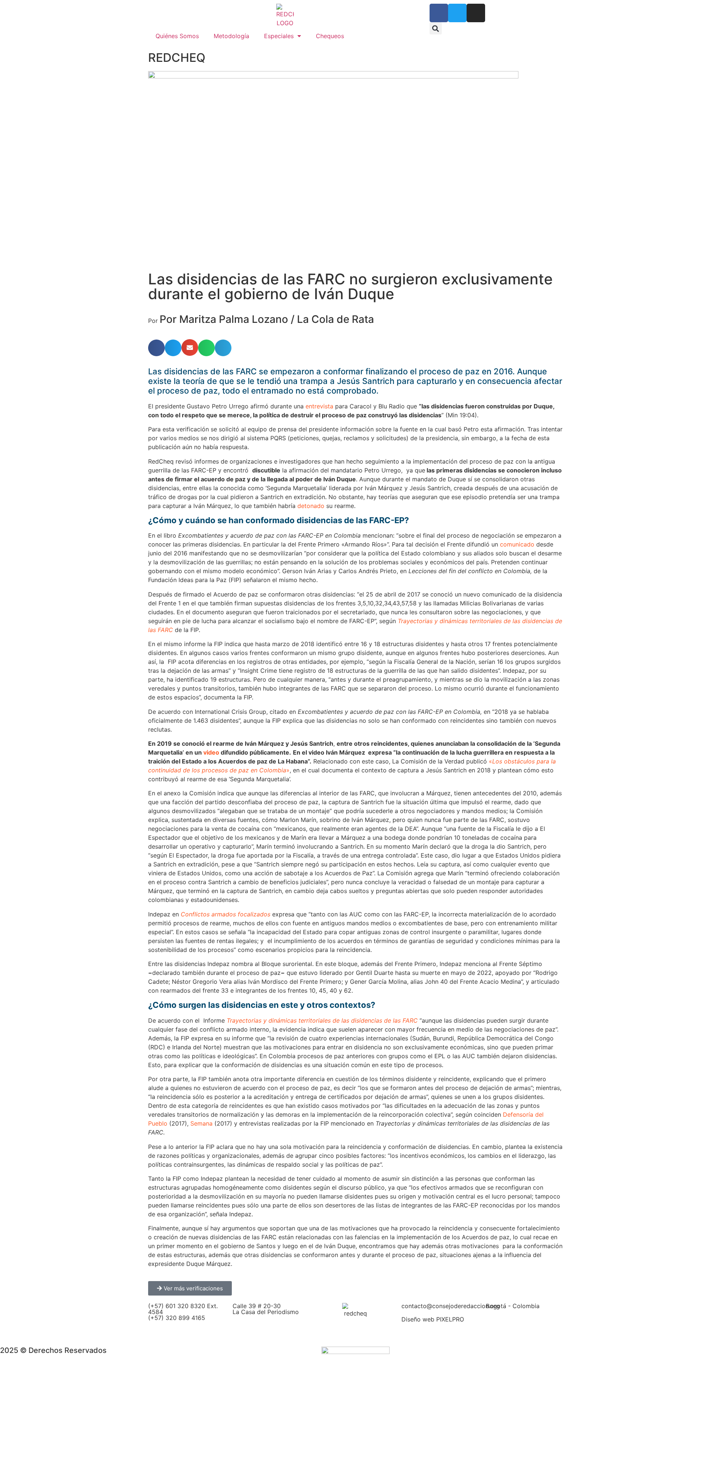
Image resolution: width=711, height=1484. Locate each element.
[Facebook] (439, 13)
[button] (436, 28)
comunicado (517, 544)
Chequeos (330, 36)
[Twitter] (457, 13)
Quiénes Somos (177, 36)
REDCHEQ (177, 57)
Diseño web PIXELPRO (432, 1319)
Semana (201, 1123)
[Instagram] (476, 13)
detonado (310, 505)
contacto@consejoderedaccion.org (450, 1306)
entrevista (319, 406)
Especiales (279, 36)
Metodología (231, 36)
